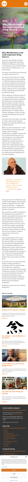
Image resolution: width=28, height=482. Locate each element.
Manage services (4, 466)
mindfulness (6, 33)
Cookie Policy (12, 480)
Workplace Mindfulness (10, 438)
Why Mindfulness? (9, 433)
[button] (26, 457)
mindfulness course (13, 33)
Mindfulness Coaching (10, 453)
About (6, 432)
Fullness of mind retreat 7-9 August (13, 310)
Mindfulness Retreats (10, 436)
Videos (6, 440)
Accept (14, 470)
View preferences (14, 477)
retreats (21, 414)
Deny (14, 473)
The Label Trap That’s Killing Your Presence (13, 392)
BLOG (5, 20)
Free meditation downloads (11, 441)
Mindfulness (16, 414)
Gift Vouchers (8, 443)
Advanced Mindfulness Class (11, 455)
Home (6, 430)
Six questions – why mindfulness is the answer (13, 337)
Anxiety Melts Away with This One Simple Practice (13, 365)
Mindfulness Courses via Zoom (12, 435)
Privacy (16, 480)
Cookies (7, 446)
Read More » (5, 318)
